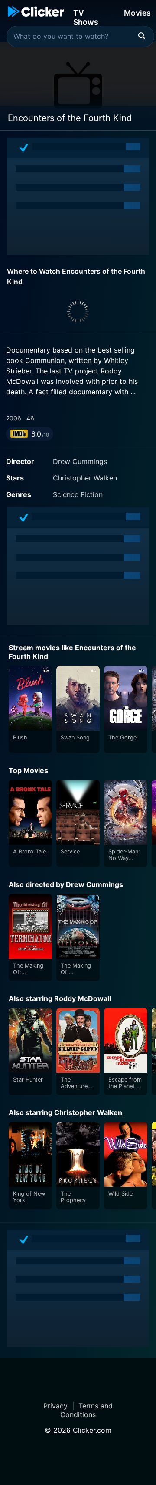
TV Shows (85, 16)
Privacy (55, 1405)
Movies (137, 12)
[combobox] (80, 36)
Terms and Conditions (86, 1410)
